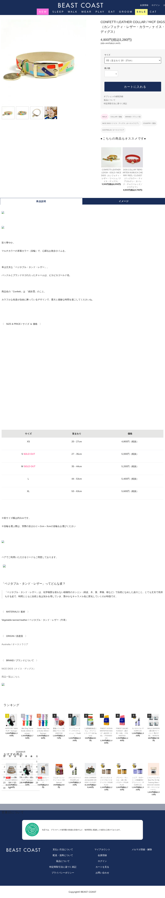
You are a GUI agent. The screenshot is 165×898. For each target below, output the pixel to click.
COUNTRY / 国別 (149, 123)
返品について (109, 100)
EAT (111, 11)
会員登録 (144, 5)
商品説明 (41, 201)
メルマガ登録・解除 (142, 849)
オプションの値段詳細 (113, 96)
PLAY (100, 11)
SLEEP (58, 11)
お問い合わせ (102, 872)
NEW (43, 11)
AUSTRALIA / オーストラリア (113, 130)
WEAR (86, 11)
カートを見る (102, 867)
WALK (73, 11)
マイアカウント (102, 849)
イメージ (124, 201)
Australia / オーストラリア (15, 644)
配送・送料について (63, 855)
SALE (141, 11)
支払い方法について (63, 849)
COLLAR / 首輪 (116, 117)
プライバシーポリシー (63, 872)
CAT (153, 11)
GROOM (126, 11)
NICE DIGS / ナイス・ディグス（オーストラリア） (121, 123)
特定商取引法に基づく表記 (115, 103)
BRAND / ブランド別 (133, 117)
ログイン (156, 5)
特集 (40, 17)
